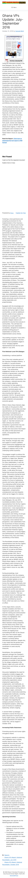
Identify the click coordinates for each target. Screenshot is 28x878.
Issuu (12, 213)
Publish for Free (21, 213)
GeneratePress (14, 875)
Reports (6, 855)
